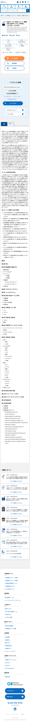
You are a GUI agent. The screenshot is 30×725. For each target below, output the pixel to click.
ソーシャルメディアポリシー (15, 718)
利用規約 (22, 714)
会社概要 (7, 637)
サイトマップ (8, 714)
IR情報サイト (8, 648)
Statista (7, 662)
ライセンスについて (12, 99)
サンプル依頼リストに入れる (16, 481)
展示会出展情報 (9, 626)
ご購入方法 (8, 614)
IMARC (8, 41)
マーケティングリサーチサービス (13, 600)
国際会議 (7, 676)
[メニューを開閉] (28, 2)
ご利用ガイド (7, 604)
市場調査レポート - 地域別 (11, 580)
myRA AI (7, 665)
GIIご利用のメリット (10, 589)
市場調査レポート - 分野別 (11, 577)
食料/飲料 (19, 15)
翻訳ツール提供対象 (20, 52)
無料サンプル (8, 608)
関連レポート (10, 124)
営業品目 (7, 640)
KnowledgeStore (10, 668)
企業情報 (6, 633)
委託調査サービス (9, 597)
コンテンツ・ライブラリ (10, 651)
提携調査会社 (8, 645)
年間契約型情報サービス (11, 583)
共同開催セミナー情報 (10, 628)
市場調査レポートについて (11, 15)
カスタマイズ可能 (9, 52)
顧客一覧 (7, 642)
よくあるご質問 (8, 617)
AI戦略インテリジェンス (10, 659)
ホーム (3, 15)
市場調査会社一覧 (9, 586)
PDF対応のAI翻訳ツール (11, 611)
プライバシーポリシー (15, 714)
